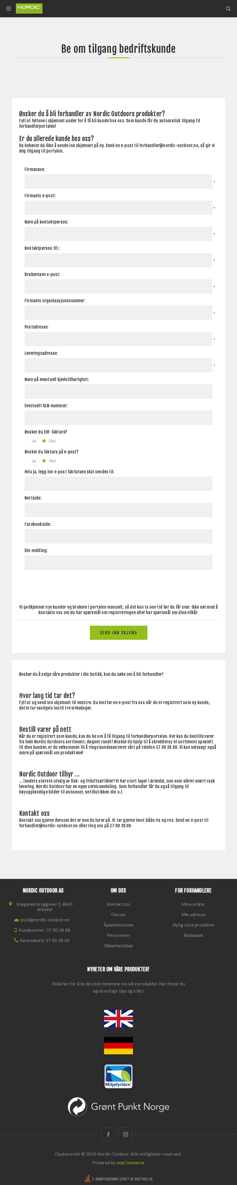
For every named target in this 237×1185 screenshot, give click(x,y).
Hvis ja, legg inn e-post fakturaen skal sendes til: (69, 472)
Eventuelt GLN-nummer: (46, 405)
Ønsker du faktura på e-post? (52, 452)
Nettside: (33, 498)
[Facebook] (108, 1134)
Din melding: (36, 550)
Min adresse (193, 914)
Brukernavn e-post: (42, 274)
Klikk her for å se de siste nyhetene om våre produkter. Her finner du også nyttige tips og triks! (118, 987)
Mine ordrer (193, 904)
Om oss (118, 914)
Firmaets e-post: (40, 195)
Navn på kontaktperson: (46, 222)
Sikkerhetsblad (118, 945)
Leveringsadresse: (41, 353)
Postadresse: (37, 327)
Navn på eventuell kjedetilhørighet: (57, 379)
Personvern (118, 935)
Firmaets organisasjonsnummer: (55, 300)
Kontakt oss (118, 904)
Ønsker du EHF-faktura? (46, 432)
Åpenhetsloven (118, 924)
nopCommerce (131, 1162)
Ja (34, 440)
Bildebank (193, 935)
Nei (52, 440)
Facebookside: (38, 524)
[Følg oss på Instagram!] (125, 1134)
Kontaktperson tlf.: (42, 248)
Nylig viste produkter (193, 924)
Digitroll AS (144, 1179)
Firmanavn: (35, 169)
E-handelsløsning (105, 1179)
